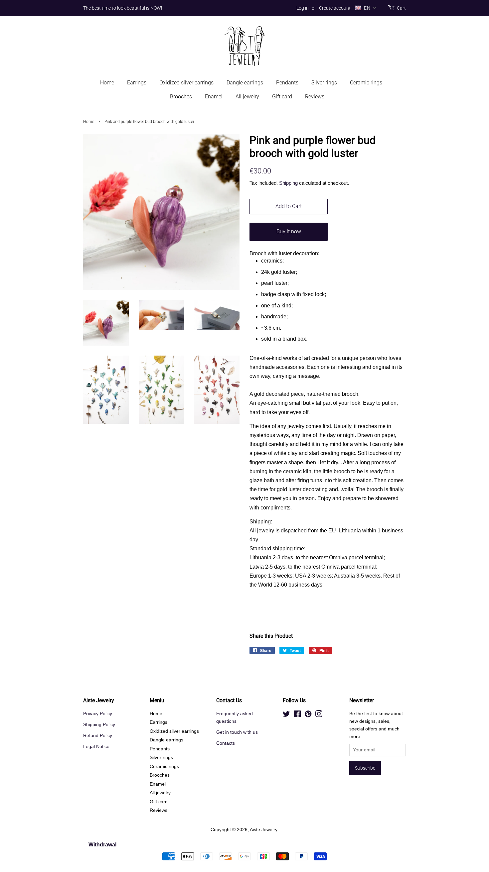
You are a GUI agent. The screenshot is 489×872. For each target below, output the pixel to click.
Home (107, 82)
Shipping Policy (99, 724)
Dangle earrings (245, 82)
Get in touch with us (237, 732)
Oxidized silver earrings (186, 82)
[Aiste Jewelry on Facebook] (297, 715)
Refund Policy (97, 735)
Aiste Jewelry (263, 829)
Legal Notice (96, 746)
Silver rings (324, 82)
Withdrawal (102, 844)
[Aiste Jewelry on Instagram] (318, 715)
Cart (401, 8)
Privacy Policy (97, 713)
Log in (302, 8)
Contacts (225, 743)
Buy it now (288, 231)
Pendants (287, 82)
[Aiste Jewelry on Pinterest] (308, 715)
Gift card (282, 96)
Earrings (136, 82)
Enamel (214, 96)
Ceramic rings (366, 82)
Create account (335, 8)
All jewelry (247, 96)
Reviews (314, 96)
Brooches (181, 96)
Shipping (288, 183)
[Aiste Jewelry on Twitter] (286, 715)
